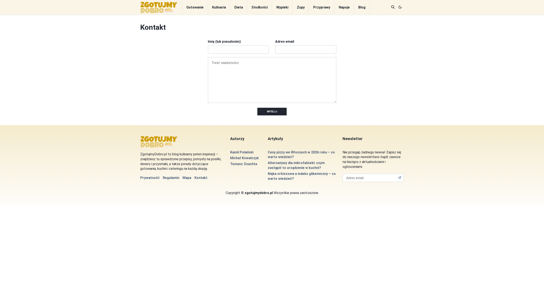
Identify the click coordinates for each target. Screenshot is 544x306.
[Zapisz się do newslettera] (399, 178)
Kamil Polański (242, 152)
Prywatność (150, 178)
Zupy (301, 7)
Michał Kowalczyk (244, 158)
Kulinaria (219, 7)
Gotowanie (195, 7)
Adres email (284, 42)
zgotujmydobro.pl (259, 193)
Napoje (344, 7)
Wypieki (282, 7)
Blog (362, 7)
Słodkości (259, 7)
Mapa (187, 178)
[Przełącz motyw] (400, 7)
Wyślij (272, 111)
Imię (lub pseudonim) (224, 42)
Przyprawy (321, 7)
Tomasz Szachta (243, 164)
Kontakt (200, 178)
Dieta (238, 7)
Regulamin (171, 178)
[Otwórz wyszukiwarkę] (393, 7)
